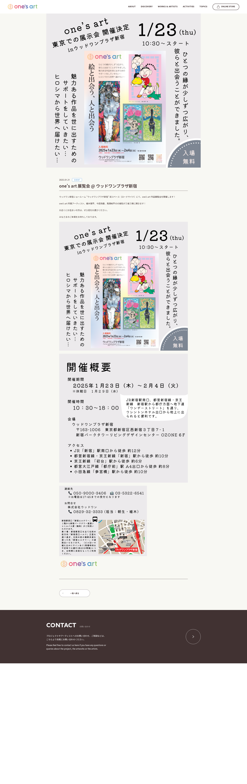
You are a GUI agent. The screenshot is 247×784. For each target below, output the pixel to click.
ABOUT (132, 7)
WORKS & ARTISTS (168, 7)
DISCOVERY (147, 7)
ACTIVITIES (188, 7)
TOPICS (203, 7)
